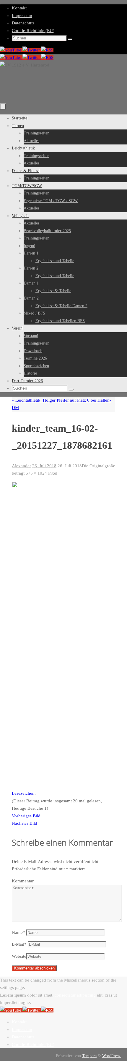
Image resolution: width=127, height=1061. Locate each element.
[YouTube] (11, 50)
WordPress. (111, 1056)
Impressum (22, 15)
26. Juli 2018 (44, 465)
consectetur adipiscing (75, 995)
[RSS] (47, 50)
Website (19, 956)
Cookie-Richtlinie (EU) (33, 30)
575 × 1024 (36, 473)
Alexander (21, 465)
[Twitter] (31, 50)
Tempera (89, 1056)
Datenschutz (23, 23)
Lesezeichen (23, 793)
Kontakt (19, 8)
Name (18, 932)
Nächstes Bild (24, 823)
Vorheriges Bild (26, 816)
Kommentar (23, 881)
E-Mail (19, 944)
